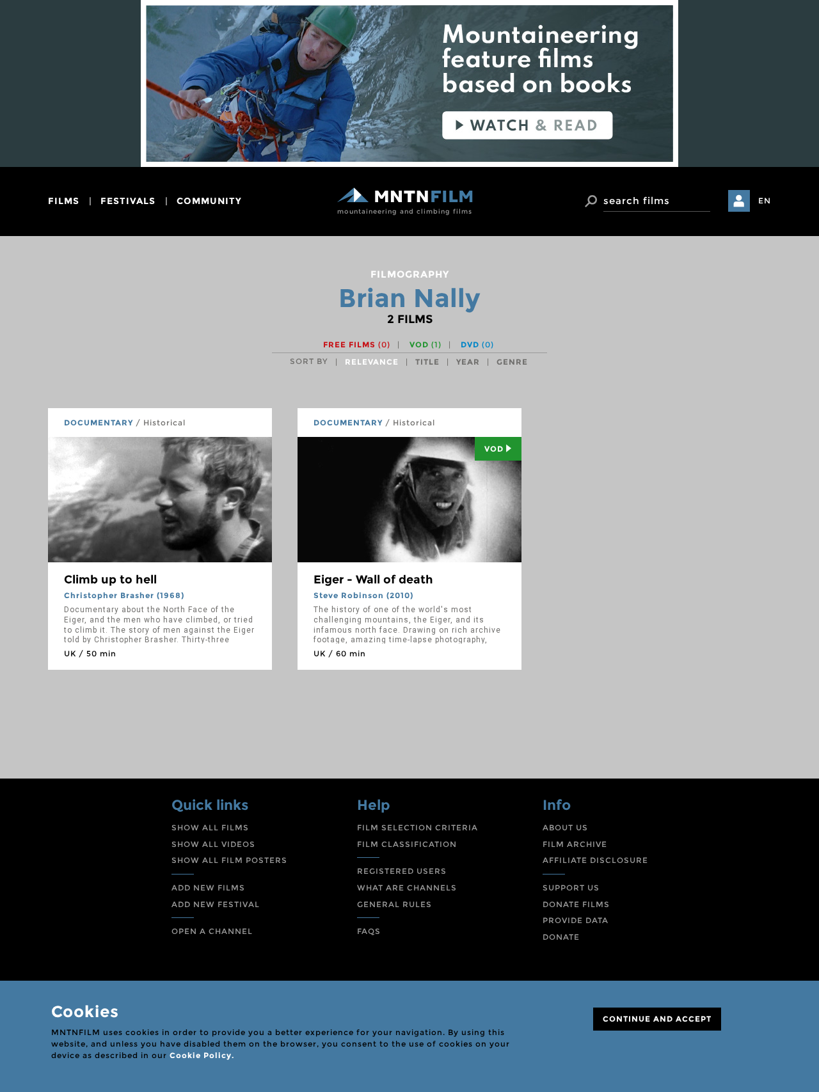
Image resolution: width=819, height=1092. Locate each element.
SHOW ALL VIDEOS (213, 844)
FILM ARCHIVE (575, 844)
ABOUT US (565, 827)
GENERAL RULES (394, 904)
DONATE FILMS (576, 904)
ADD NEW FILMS (208, 887)
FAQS (369, 931)
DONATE (561, 937)
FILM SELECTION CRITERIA (417, 827)
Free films (356, 344)
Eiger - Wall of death (373, 580)
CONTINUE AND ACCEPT (657, 1019)
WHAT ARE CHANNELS (407, 887)
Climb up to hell (110, 580)
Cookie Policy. (202, 1055)
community (209, 201)
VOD (425, 344)
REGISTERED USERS (402, 871)
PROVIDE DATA (575, 920)
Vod (494, 449)
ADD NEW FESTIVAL (215, 904)
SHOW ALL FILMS (210, 827)
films (63, 201)
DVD (477, 344)
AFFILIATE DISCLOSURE (595, 860)
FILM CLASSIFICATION (407, 844)
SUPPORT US (571, 887)
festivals (127, 201)
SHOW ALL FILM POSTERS (229, 860)
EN (764, 200)
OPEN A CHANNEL (212, 931)
